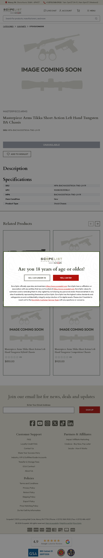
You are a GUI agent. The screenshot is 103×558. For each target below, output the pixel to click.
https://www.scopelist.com (56, 286)
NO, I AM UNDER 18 (37, 278)
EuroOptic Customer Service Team (45, 300)
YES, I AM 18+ (66, 278)
